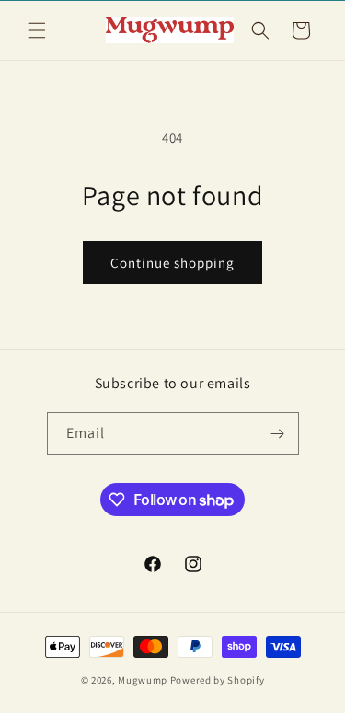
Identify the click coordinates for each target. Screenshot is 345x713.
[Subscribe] (278, 433)
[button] (37, 30)
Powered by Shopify (217, 679)
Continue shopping (172, 262)
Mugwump (142, 679)
